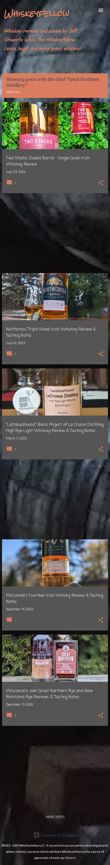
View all (13, 92)
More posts (55, 817)
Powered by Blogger (58, 834)
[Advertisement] (55, 233)
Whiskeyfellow (37, 13)
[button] (101, 183)
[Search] (90, 10)
